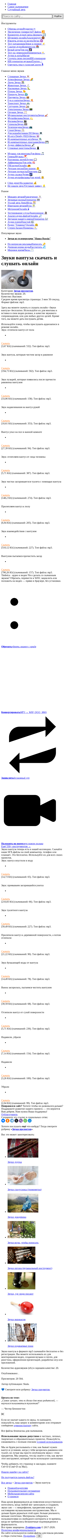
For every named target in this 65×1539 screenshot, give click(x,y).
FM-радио (19, 165)
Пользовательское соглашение (24, 1491)
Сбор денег (22, 183)
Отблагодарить (9, 1114)
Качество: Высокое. (11, 296)
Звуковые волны (24, 199)
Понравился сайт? (11, 1106)
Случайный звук (16, 9)
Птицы (17, 91)
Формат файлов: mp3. (12, 302)
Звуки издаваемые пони (20, 1346)
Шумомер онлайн (26, 37)
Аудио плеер (21, 222)
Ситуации (18, 106)
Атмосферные (20, 79)
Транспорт (19, 103)
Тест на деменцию (26, 52)
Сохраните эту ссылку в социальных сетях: (24, 1117)
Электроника (20, 109)
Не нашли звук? (27, 186)
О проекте (13, 1496)
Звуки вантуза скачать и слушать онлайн (29, 260)
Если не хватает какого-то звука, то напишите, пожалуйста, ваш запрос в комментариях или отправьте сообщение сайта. (31, 1423)
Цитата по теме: (10, 1397)
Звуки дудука (15, 1162)
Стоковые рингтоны (24, 148)
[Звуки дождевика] (23, 1211)
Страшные (19, 76)
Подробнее (29, 1536)
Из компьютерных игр (25, 139)
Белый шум (20, 49)
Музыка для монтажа (26, 153)
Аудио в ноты (18, 55)
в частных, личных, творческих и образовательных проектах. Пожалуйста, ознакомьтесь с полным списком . (32, 1439)
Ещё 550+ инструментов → (16, 846)
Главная (12, 4)
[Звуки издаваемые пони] (22, 1340)
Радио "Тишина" (23, 225)
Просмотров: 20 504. (12, 1378)
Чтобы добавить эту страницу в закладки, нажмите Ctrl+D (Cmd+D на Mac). (28, 1465)
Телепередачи (20, 127)
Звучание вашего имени (28, 219)
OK (39, 1536)
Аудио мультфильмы (26, 177)
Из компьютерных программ (28, 142)
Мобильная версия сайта (21, 1493)
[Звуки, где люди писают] (21, 1288)
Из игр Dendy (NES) (23, 136)
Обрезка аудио (21, 28)
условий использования (49, 1441)
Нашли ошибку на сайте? (15, 1472)
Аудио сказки (20, 174)
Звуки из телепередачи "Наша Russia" (29, 238)
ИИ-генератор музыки (25, 61)
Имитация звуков (21, 205)
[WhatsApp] (25, 1121)
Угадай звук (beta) (22, 202)
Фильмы (17, 121)
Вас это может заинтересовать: (17, 1134)
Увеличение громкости (26, 31)
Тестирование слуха (27, 213)
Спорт (16, 130)
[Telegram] (12, 1121)
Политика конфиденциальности (18, 1530)
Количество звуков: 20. (13, 293)
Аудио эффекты (21, 145)
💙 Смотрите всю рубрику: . (25, 1389)
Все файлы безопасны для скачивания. (22, 1430)
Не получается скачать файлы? (17, 1477)
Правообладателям (18, 1488)
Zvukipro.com (33, 1527)
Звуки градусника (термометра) (24, 1189)
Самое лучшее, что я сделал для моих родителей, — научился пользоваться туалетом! (29, 1402)
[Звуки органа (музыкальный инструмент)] (21, 1263)
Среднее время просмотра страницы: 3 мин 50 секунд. (30, 299)
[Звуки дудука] (23, 1156)
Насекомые (19, 88)
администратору (22, 1425)
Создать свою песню (26, 58)
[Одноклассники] (7, 1121)
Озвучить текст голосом (25, 64)
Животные (19, 85)
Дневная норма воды (27, 247)
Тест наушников (26, 43)
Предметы (18, 97)
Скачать (5, 343)
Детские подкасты (24, 171)
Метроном (18, 209)
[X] (16, 1121)
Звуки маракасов (17, 1319)
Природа (18, 94)
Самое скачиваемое (18, 6)
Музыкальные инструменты (28, 115)
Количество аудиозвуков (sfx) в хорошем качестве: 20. (30, 1368)
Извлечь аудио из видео (25, 40)
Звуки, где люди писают (20, 1294)
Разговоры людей (22, 159)
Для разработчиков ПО (25, 133)
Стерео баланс (22, 228)
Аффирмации (21, 162)
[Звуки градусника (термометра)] (23, 1184)
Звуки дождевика (17, 1217)
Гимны (17, 156)
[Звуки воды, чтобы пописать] (21, 1237)
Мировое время (21, 250)
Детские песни (23, 168)
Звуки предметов (23, 291)
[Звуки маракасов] (21, 1314)
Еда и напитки (20, 100)
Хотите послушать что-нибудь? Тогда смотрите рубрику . (29, 1128)
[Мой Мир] (30, 1121)
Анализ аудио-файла (25, 216)
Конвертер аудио (27, 34)
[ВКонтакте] (3, 1121)
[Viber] (21, 1121)
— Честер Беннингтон (13, 1408)
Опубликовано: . (10, 1373)
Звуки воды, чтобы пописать (23, 1242)
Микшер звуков (24, 196)
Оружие (17, 112)
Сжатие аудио (23, 46)
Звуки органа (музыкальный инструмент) (30, 1268)
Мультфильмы (20, 118)
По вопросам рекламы (27, 244)
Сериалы (17, 124)
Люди (16, 82)
